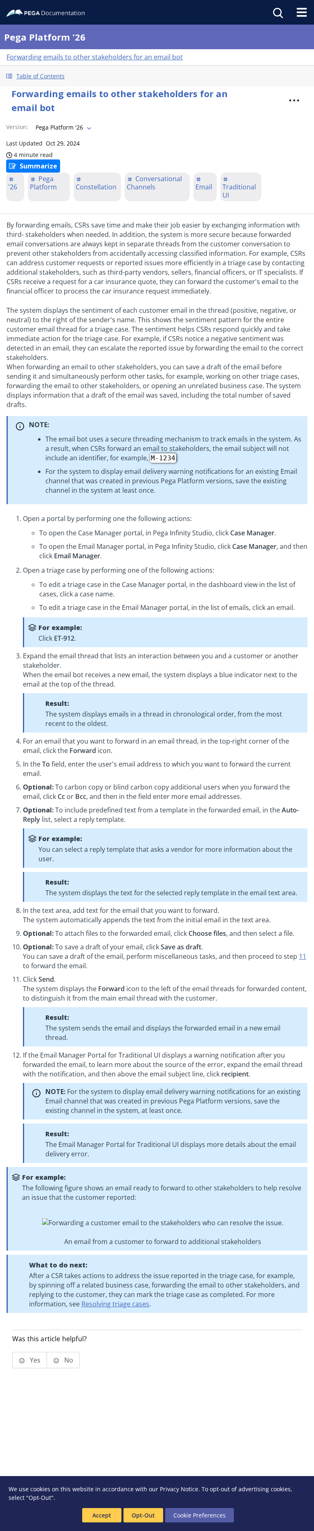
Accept (101, 1515)
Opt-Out (143, 1515)
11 (302, 956)
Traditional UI (239, 191)
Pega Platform (43, 182)
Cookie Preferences (199, 1515)
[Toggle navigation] (302, 12)
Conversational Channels (154, 182)
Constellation (96, 186)
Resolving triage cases (115, 1303)
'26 (12, 186)
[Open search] (277, 12)
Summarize (38, 166)
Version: (17, 127)
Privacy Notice (179, 1489)
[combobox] (62, 127)
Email (203, 186)
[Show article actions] (294, 100)
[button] (157, 76)
